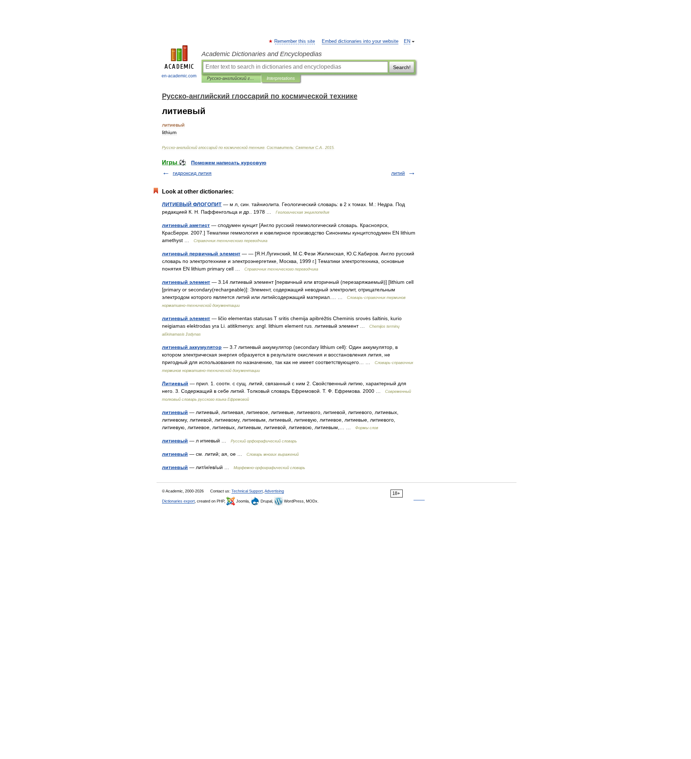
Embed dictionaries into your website (360, 41)
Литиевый (175, 383)
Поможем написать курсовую (228, 162)
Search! (402, 67)
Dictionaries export (178, 501)
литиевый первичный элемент (201, 253)
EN (407, 41)
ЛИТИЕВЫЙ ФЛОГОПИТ (192, 204)
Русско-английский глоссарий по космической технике (231, 78)
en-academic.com (179, 75)
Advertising (274, 491)
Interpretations (281, 78)
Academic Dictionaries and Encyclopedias (262, 54)
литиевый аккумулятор (192, 347)
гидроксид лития (192, 173)
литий (398, 173)
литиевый (175, 412)
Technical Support (247, 491)
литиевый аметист (186, 225)
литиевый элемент (186, 282)
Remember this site (295, 41)
